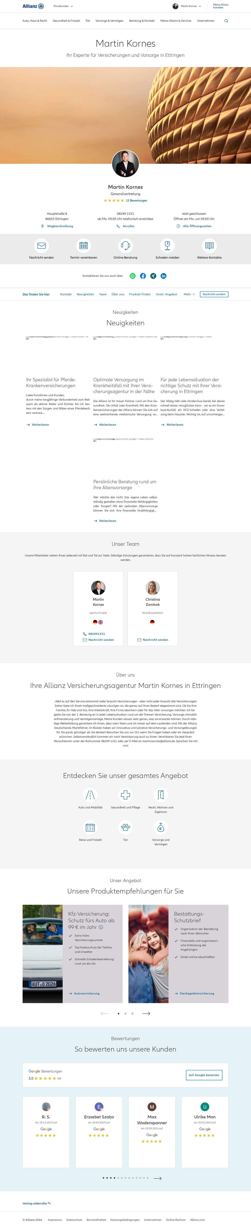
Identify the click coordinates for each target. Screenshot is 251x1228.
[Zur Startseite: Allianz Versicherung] (33, 6)
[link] (125, 249)
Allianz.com (197, 1220)
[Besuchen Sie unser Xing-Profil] (153, 276)
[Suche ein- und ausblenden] (225, 20)
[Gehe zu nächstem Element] (158, 1178)
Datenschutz (74, 1220)
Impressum (55, 1220)
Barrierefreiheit (96, 1220)
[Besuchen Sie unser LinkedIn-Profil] (163, 276)
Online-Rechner (176, 1220)
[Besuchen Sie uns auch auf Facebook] (143, 276)
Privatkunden (61, 6)
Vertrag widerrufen (35, 1203)
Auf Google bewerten (204, 1075)
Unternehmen (153, 1220)
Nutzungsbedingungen (125, 1220)
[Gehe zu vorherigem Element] (92, 1178)
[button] (125, 164)
